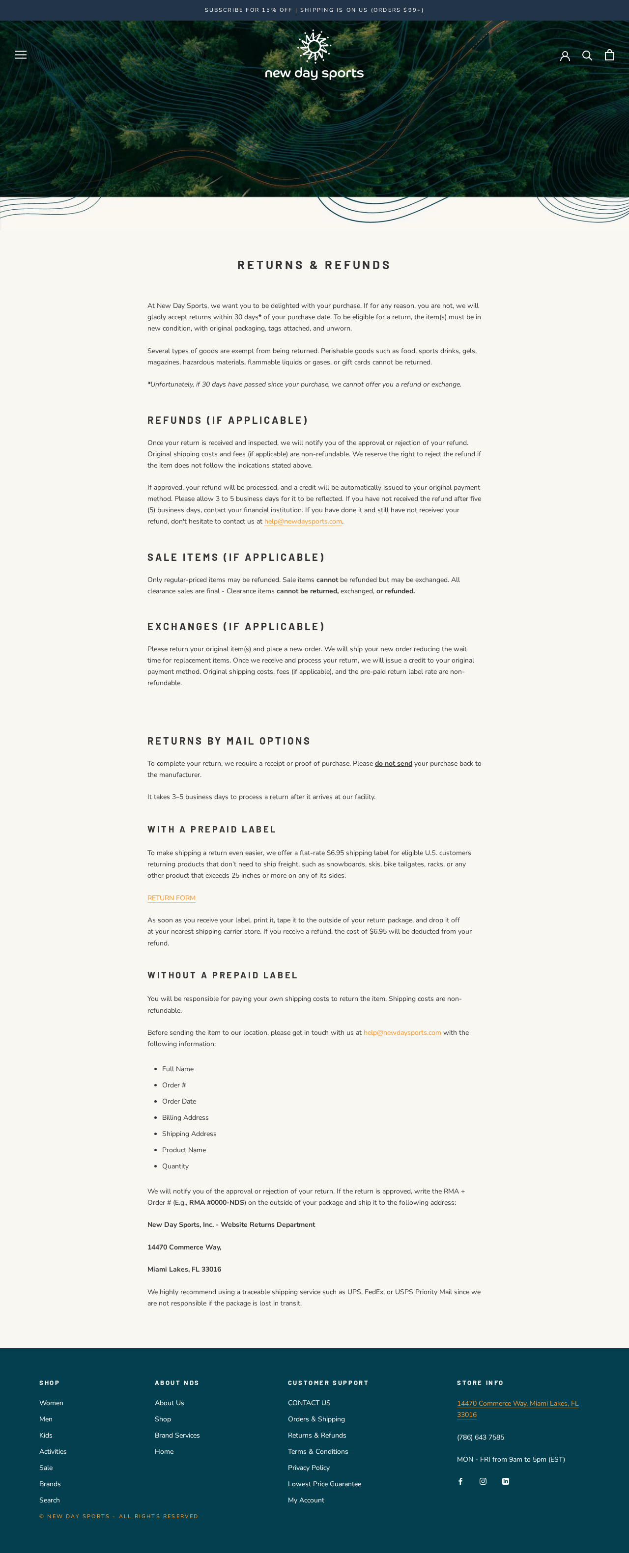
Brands (50, 1484)
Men (46, 1419)
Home (164, 1451)
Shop (163, 1419)
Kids (46, 1435)
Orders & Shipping (316, 1419)
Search (49, 1500)
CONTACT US (309, 1403)
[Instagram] (483, 1480)
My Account (306, 1500)
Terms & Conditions (318, 1451)
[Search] (587, 55)
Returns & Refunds (317, 1435)
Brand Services (177, 1435)
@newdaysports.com (310, 521)
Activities (53, 1451)
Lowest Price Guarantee (324, 1484)
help (271, 521)
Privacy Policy (309, 1467)
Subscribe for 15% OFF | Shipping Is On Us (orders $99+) (315, 10)
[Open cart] (609, 54)
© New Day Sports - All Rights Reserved (119, 1516)
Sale (46, 1467)
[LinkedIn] (505, 1480)
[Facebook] (460, 1480)
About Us (169, 1403)
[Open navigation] (21, 55)
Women (51, 1403)
